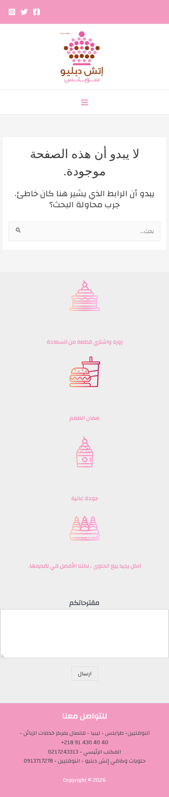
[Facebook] (36, 12)
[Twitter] (24, 12)
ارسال (84, 673)
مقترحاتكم (84, 603)
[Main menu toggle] (84, 102)
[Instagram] (12, 12)
